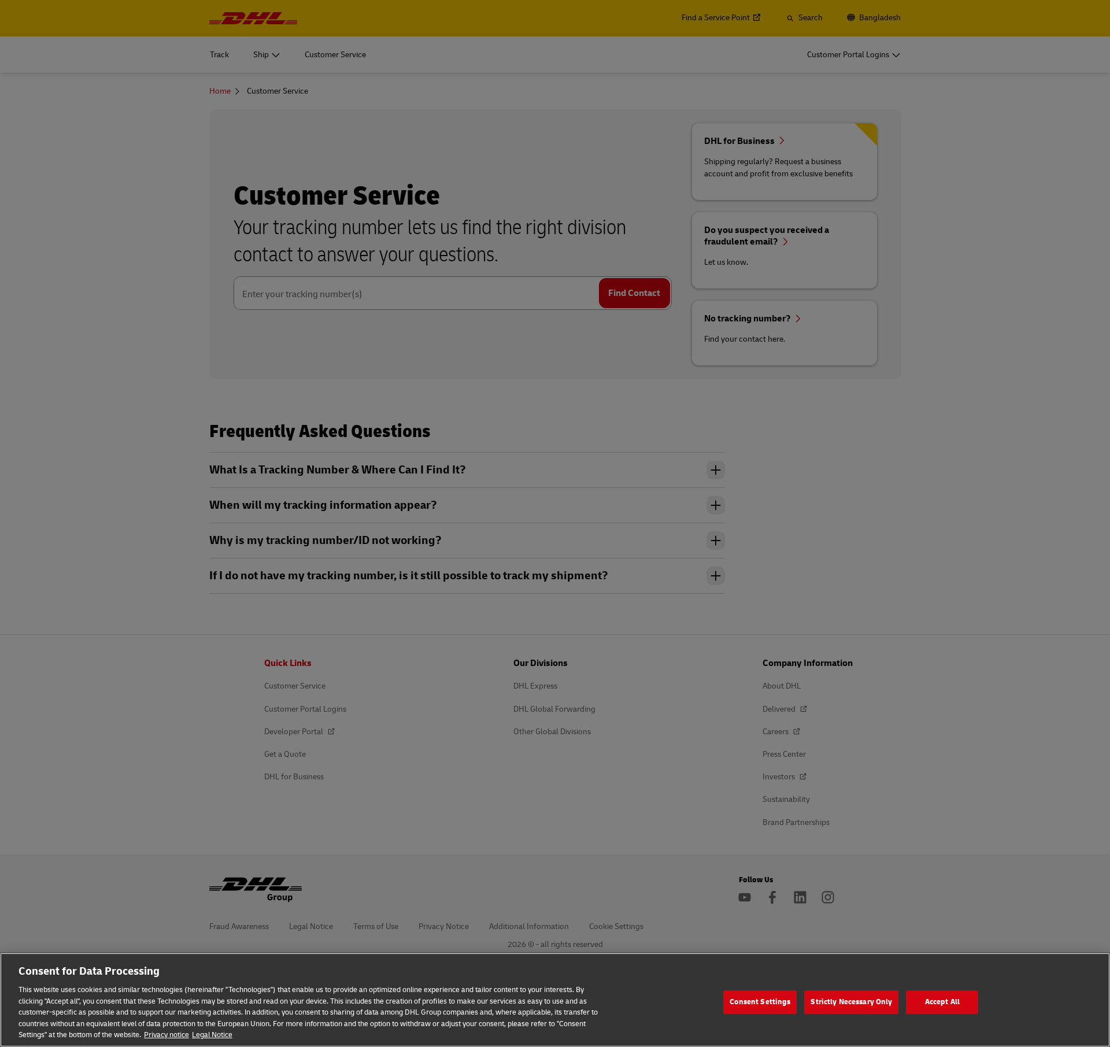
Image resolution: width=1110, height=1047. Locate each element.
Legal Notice (212, 1034)
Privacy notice (166, 1034)
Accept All (942, 1002)
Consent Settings (760, 1002)
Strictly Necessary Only (851, 1002)
